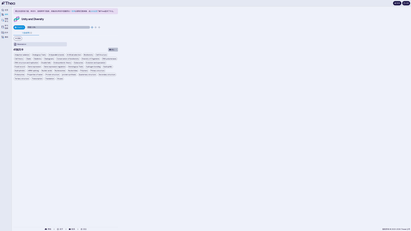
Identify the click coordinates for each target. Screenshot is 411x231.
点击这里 (93, 11)
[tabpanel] (65, 41)
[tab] (26, 32)
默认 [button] (113, 50)
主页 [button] (6, 10)
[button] (6, 14)
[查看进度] (96, 27)
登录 (73, 11)
